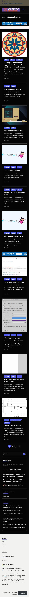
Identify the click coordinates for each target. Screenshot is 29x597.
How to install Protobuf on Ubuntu (11, 510)
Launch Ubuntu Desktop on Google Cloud (14, 527)
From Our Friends (8, 564)
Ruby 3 (12, 59)
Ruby (6, 59)
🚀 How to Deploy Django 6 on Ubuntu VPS (13, 570)
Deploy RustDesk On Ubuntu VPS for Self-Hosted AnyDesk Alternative (13, 480)
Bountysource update (12, 170)
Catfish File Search (16, 420)
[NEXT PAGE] (19, 446)
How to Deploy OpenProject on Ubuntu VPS (14, 524)
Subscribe (22, 593)
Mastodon (4, 552)
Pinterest (4, 544)
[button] (19, 446)
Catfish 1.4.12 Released (12, 426)
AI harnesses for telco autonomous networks (13, 465)
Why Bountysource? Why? (14, 236)
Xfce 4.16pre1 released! (12, 89)
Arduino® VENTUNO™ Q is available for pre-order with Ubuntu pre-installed (14, 475)
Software (19, 59)
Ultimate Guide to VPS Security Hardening (12, 573)
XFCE (13, 86)
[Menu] (26, 9)
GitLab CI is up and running (14, 282)
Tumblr (3, 546)
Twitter (3, 541)
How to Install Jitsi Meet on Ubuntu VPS (12, 568)
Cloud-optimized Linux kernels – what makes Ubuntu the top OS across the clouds (12, 520)
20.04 (6, 420)
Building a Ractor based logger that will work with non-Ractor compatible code (14, 65)
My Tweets (6, 496)
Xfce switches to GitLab (12, 338)
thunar (13, 189)
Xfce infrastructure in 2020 (13, 131)
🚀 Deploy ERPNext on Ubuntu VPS (13, 485)
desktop (7, 86)
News (13, 167)
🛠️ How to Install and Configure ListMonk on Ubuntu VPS (12, 470)
